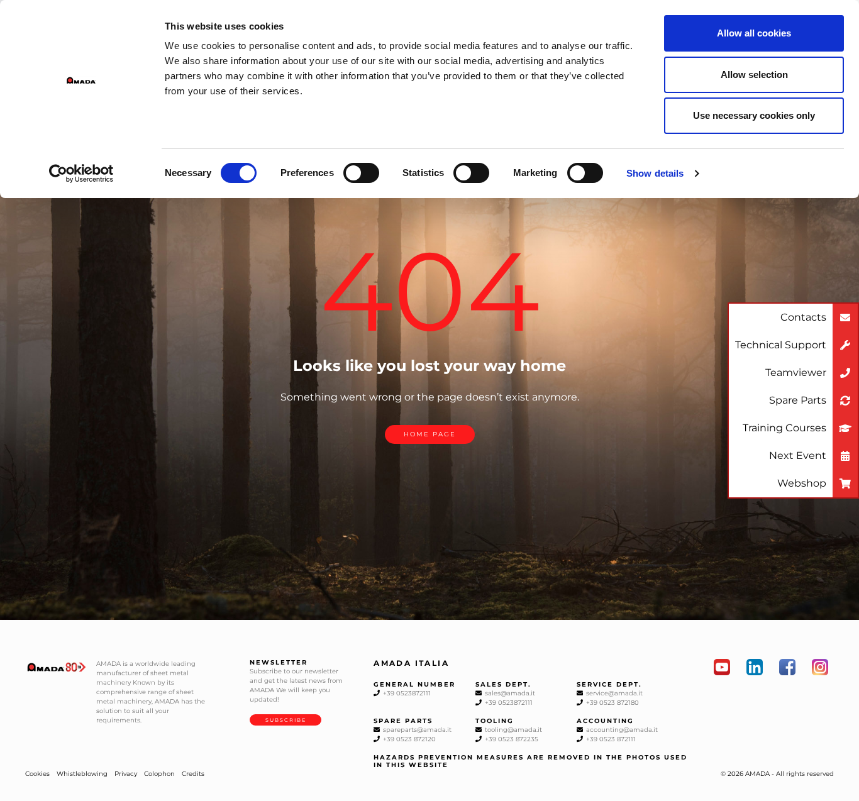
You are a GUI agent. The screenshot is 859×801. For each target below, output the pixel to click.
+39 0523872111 (406, 693)
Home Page (430, 434)
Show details (655, 173)
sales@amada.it (509, 693)
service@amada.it (613, 693)
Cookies (37, 774)
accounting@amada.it (621, 730)
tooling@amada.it (512, 730)
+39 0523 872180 (611, 703)
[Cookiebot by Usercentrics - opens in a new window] (81, 173)
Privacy (125, 774)
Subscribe (285, 720)
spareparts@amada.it (416, 730)
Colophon (159, 774)
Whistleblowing (82, 774)
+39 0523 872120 (408, 739)
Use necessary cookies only (754, 115)
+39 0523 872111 (610, 739)
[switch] (361, 173)
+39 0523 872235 (510, 739)
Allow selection (754, 74)
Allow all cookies (754, 33)
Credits (193, 774)
